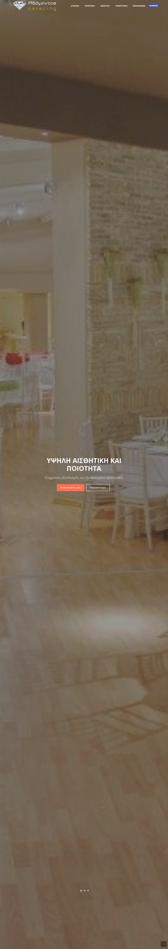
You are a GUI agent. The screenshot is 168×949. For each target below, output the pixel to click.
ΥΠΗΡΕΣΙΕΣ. (90, 6)
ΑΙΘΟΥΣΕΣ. (105, 6)
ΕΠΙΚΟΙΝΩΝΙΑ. (139, 6)
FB (153, 5)
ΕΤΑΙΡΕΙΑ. (75, 6)
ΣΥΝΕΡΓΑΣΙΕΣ (121, 6)
